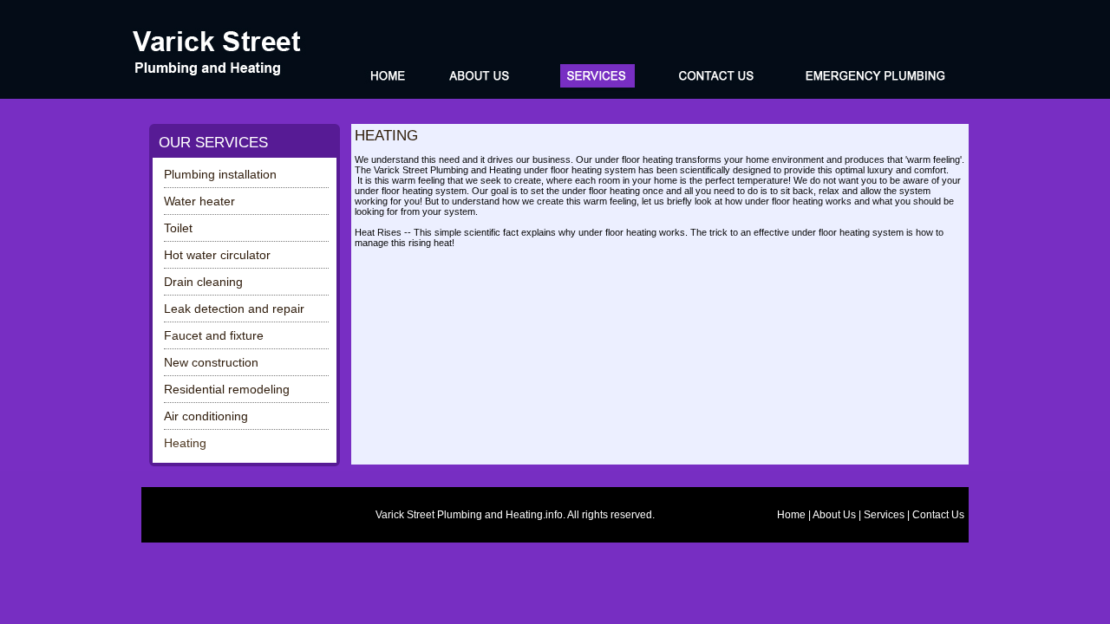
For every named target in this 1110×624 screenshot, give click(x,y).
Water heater (199, 201)
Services (884, 515)
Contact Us (938, 515)
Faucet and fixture (214, 335)
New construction (211, 362)
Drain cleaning (203, 282)
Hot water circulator (217, 255)
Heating (185, 443)
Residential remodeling (227, 389)
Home (791, 515)
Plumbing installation (220, 174)
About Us (834, 515)
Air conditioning (206, 416)
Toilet (178, 228)
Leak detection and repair (234, 308)
